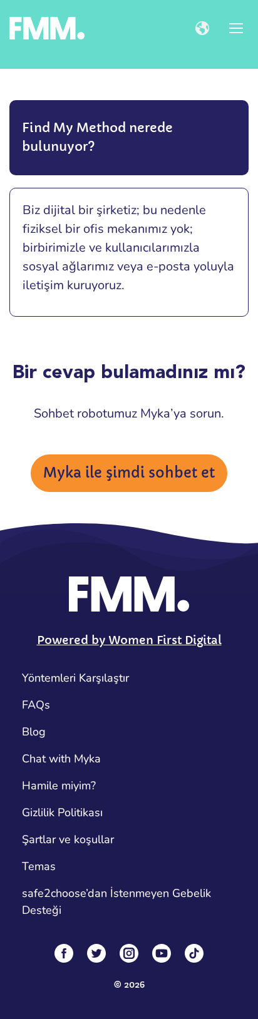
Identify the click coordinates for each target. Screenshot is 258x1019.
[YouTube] (161, 953)
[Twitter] (96, 953)
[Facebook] (63, 953)
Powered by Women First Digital (129, 640)
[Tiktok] (194, 953)
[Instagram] (129, 953)
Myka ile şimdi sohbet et (129, 472)
